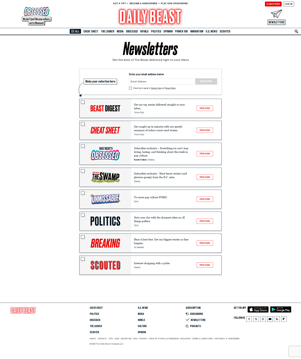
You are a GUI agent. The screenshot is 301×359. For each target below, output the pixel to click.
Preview (205, 108)
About (93, 339)
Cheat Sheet (90, 31)
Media (120, 31)
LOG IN (288, 4)
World (141, 320)
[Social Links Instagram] (263, 319)
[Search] (296, 31)
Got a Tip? (119, 3)
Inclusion (185, 339)
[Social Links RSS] (277, 319)
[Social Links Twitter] (256, 319)
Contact (102, 339)
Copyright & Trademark (227, 339)
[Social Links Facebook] (249, 319)
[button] (105, 108)
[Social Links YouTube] (270, 319)
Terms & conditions (202, 339)
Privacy (143, 339)
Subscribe (206, 81)
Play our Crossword (174, 3)
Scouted (225, 31)
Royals (144, 31)
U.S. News (211, 31)
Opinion (168, 31)
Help (135, 339)
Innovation (196, 31)
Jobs (116, 339)
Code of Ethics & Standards (164, 339)
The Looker (107, 31)
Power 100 (181, 31)
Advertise (126, 339)
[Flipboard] (284, 319)
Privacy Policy (170, 88)
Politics (156, 31)
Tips (110, 339)
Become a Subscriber (143, 3)
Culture (142, 326)
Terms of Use (156, 88)
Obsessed (132, 31)
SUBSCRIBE (273, 4)
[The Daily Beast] (150, 17)
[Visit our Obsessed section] (36, 16)
